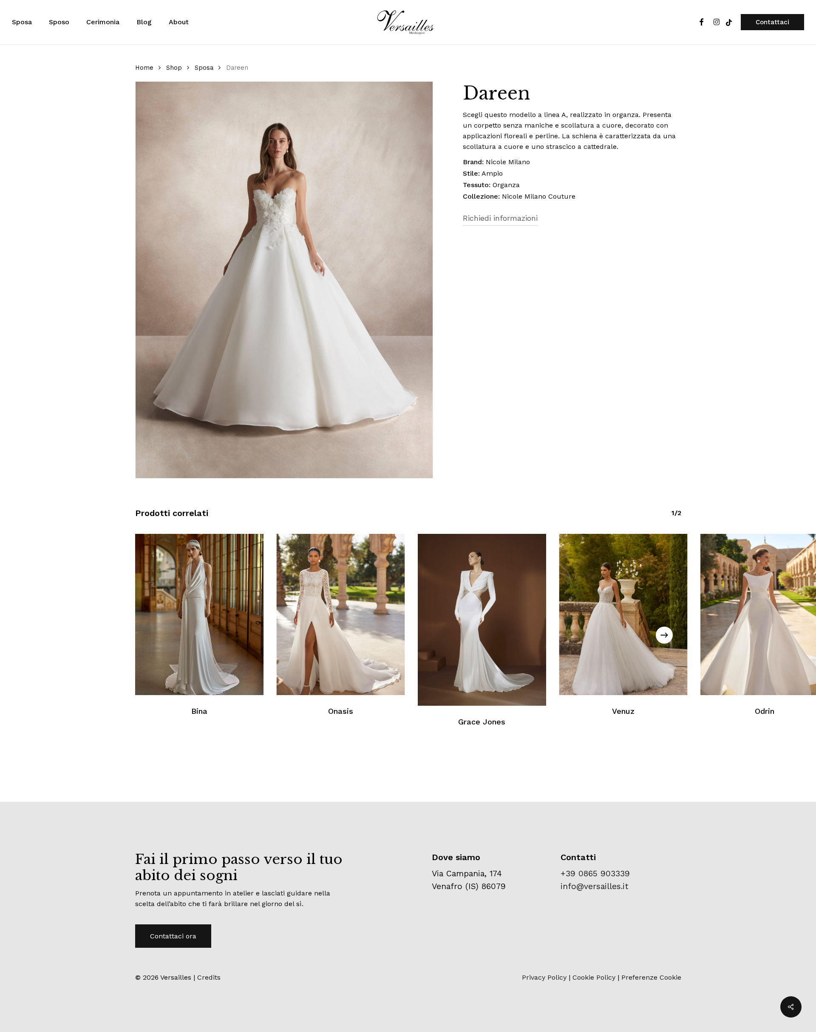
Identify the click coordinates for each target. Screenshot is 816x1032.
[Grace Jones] (482, 619)
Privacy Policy (544, 977)
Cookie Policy (593, 977)
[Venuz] (623, 614)
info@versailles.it (595, 886)
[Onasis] (340, 614)
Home (144, 67)
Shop (174, 67)
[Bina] (199, 614)
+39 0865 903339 (595, 873)
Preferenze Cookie (651, 977)
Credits (209, 977)
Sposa (204, 67)
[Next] (664, 635)
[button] (173, 936)
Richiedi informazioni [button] (500, 218)
